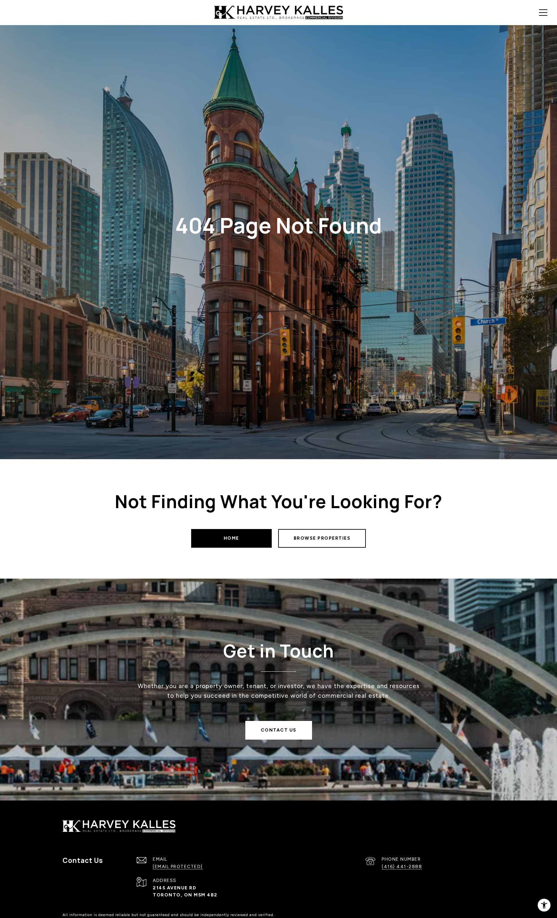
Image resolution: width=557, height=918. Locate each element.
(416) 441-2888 (402, 866)
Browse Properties (322, 538)
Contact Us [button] (279, 730)
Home (231, 538)
